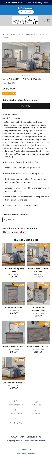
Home (5, 34)
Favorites (36, 413)
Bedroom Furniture (27, 34)
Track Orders (16, 413)
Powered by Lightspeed (26, 453)
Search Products (16, 405)
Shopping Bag (16, 422)
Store (13, 34)
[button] (26, 12)
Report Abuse (26, 449)
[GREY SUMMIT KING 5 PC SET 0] (26, 57)
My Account (36, 405)
